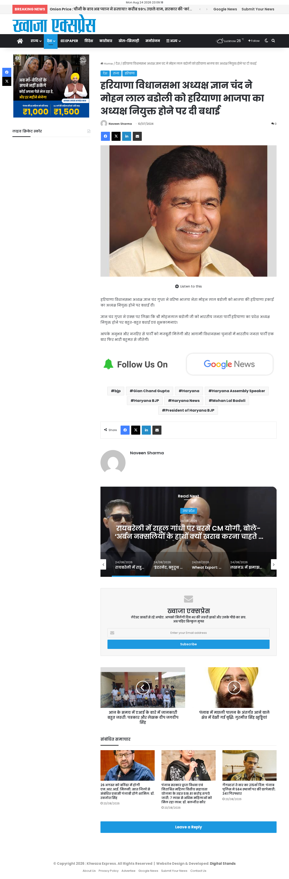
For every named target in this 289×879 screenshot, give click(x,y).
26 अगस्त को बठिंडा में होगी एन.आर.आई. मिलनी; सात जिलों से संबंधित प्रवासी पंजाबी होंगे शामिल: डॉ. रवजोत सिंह (127, 791)
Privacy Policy (109, 871)
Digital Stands (223, 863)
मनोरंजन (152, 40)
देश (49, 40)
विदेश (88, 40)
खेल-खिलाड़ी (129, 40)
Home (108, 63)
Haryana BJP (146, 400)
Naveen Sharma (120, 124)
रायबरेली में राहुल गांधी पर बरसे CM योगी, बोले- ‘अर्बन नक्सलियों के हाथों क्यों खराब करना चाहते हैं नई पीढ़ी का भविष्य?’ (189, 536)
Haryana (190, 391)
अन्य (173, 40)
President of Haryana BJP (189, 410)
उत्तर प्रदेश (189, 511)
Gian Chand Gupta (151, 391)
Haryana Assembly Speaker (238, 391)
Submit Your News (258, 9)
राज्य (34, 40)
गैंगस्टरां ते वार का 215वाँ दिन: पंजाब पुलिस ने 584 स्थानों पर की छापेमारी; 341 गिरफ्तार (248, 789)
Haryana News (186, 400)
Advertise (128, 871)
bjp (117, 391)
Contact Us (198, 871)
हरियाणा (130, 73)
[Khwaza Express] (54, 24)
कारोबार (105, 40)
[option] (188, 531)
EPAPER (71, 40)
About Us (89, 871)
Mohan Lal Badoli (228, 400)
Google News (225, 9)
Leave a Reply (188, 827)
